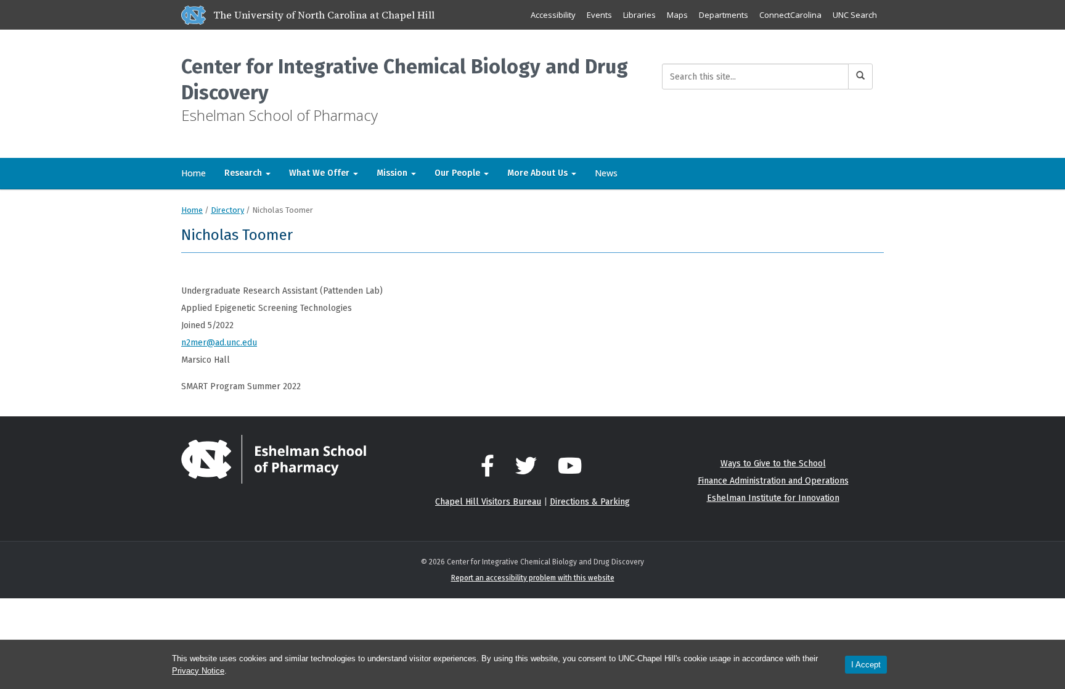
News (606, 173)
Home (193, 173)
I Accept (866, 664)
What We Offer (320, 173)
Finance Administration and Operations (773, 481)
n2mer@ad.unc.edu (219, 342)
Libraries (639, 14)
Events (599, 14)
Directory (227, 210)
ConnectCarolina (790, 14)
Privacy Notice (198, 670)
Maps (677, 14)
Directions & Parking (590, 502)
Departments (723, 14)
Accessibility (553, 14)
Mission (393, 173)
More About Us (538, 173)
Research (244, 173)
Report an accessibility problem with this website (532, 578)
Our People (459, 173)
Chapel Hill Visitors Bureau (488, 502)
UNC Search (855, 14)
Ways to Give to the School (773, 463)
